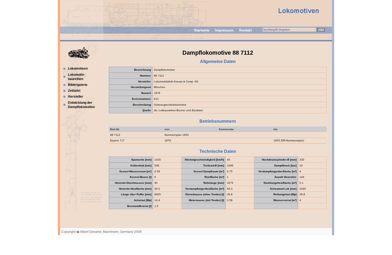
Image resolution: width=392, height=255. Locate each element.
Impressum (224, 30)
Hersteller (75, 96)
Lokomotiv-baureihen (76, 77)
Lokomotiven (78, 68)
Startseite (201, 30)
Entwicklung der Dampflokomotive (81, 105)
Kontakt (245, 30)
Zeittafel (74, 91)
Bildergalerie (77, 85)
